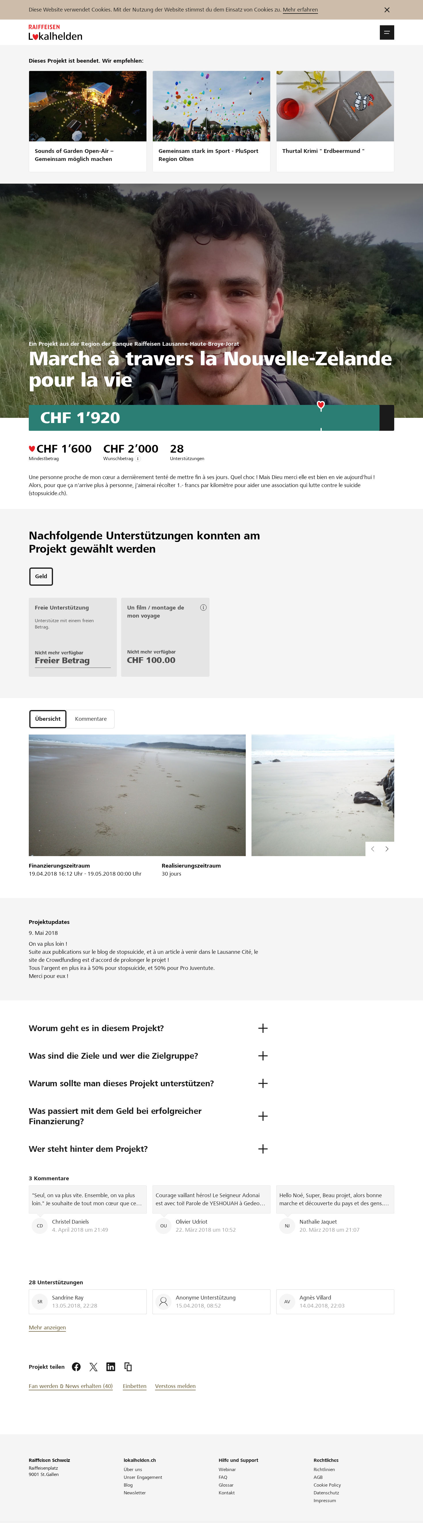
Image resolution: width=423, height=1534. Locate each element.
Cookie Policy (327, 1485)
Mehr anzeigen (47, 1327)
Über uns (133, 1469)
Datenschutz (326, 1492)
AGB (318, 1477)
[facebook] (76, 1367)
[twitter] (93, 1367)
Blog (128, 1485)
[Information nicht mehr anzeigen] (387, 10)
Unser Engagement (143, 1477)
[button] (387, 32)
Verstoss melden (175, 1386)
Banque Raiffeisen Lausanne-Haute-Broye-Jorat (175, 344)
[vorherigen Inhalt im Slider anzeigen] (387, 849)
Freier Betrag (62, 660)
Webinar (227, 1469)
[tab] (41, 576)
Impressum (325, 1500)
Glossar (226, 1485)
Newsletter (135, 1492)
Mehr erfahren (300, 9)
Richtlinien (324, 1469)
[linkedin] (111, 1367)
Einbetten (134, 1386)
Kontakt (227, 1492)
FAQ (223, 1477)
